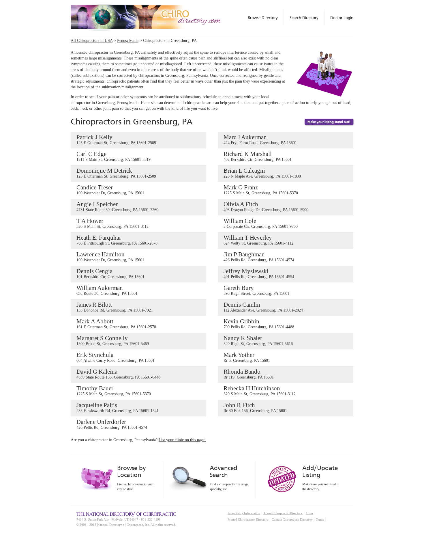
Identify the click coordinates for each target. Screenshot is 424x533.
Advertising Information (244, 513)
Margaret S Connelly (112, 340)
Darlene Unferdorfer (111, 424)
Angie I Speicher (117, 206)
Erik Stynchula (115, 357)
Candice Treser (110, 189)
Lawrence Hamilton (110, 256)
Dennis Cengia (110, 273)
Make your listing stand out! (328, 122)
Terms (320, 519)
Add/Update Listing (320, 471)
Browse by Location (131, 471)
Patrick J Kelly (116, 139)
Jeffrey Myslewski (259, 273)
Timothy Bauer (113, 390)
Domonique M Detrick (116, 172)
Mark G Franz (261, 189)
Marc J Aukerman (260, 139)
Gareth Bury (256, 290)
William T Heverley (258, 239)
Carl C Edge (113, 156)
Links (309, 513)
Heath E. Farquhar (116, 239)
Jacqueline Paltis (117, 407)
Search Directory (304, 17)
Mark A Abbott (116, 323)
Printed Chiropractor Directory (248, 519)
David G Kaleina (118, 373)
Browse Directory (263, 17)
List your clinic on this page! (182, 440)
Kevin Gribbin (259, 323)
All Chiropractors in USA (91, 40)
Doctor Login (341, 17)
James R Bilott (114, 306)
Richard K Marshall (258, 156)
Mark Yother (247, 357)
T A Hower (112, 223)
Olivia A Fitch (266, 206)
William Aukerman (107, 290)
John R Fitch (255, 407)
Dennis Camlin (263, 306)
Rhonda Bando (249, 373)
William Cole (261, 223)
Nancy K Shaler (258, 340)
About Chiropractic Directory (283, 513)
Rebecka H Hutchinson (260, 390)
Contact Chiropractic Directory (292, 519)
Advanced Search (223, 471)
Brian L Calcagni (262, 172)
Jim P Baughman (259, 256)
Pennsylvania (127, 40)
